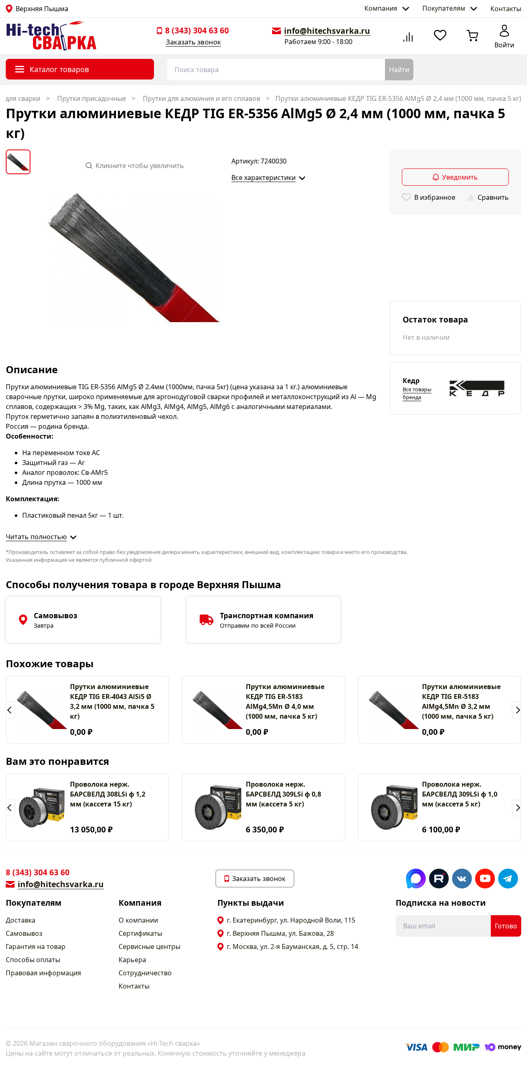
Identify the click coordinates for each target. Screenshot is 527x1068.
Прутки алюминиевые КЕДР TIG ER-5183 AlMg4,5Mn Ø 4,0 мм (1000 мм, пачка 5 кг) (285, 701)
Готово (506, 925)
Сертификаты (140, 933)
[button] (10, 710)
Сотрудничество (145, 972)
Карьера (132, 959)
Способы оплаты (33, 959)
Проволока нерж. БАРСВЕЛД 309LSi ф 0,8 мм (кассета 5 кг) (283, 794)
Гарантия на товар (35, 946)
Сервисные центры (149, 946)
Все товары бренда (417, 393)
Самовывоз (24, 933)
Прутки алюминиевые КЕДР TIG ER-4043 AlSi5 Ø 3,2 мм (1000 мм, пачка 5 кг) (112, 701)
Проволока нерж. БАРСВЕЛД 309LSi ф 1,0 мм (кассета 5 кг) (459, 794)
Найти (399, 69)
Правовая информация (43, 972)
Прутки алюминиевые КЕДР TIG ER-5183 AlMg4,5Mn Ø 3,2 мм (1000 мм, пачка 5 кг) (461, 701)
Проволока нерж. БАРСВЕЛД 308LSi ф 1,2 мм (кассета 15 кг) (107, 794)
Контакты (505, 8)
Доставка (20, 920)
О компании (138, 920)
